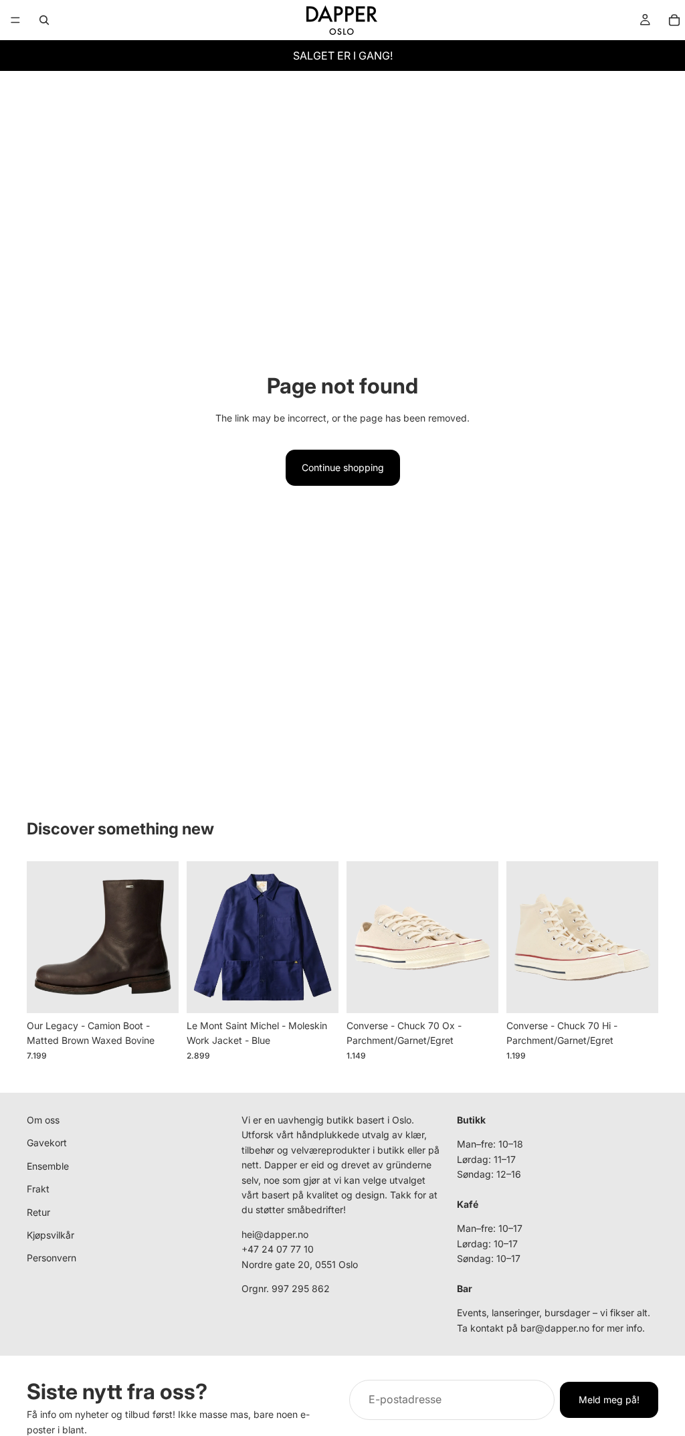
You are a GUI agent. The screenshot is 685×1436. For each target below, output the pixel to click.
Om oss (43, 1120)
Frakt (38, 1188)
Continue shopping (343, 467)
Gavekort (47, 1143)
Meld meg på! (609, 1399)
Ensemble (48, 1166)
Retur (38, 1212)
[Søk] (44, 20)
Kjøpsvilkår (50, 1235)
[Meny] (15, 20)
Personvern (51, 1258)
